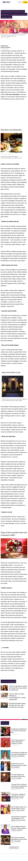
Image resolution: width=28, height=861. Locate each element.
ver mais (13, 847)
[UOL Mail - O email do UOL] (19, 2)
